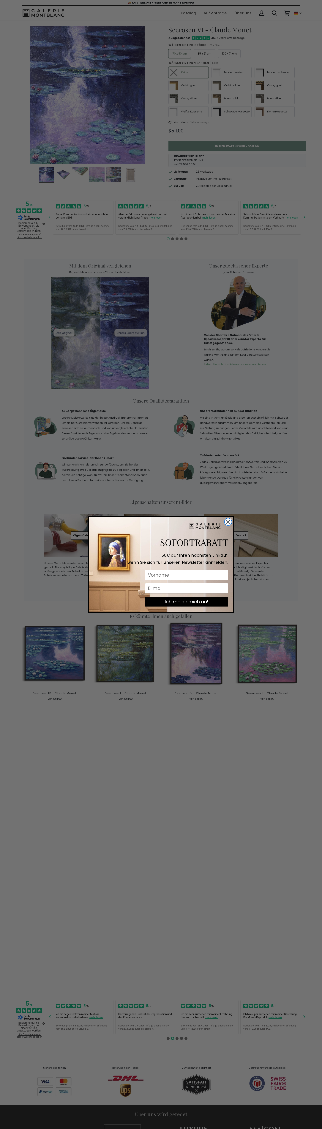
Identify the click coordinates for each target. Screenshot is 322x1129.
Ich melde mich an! (186, 602)
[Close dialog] (228, 522)
